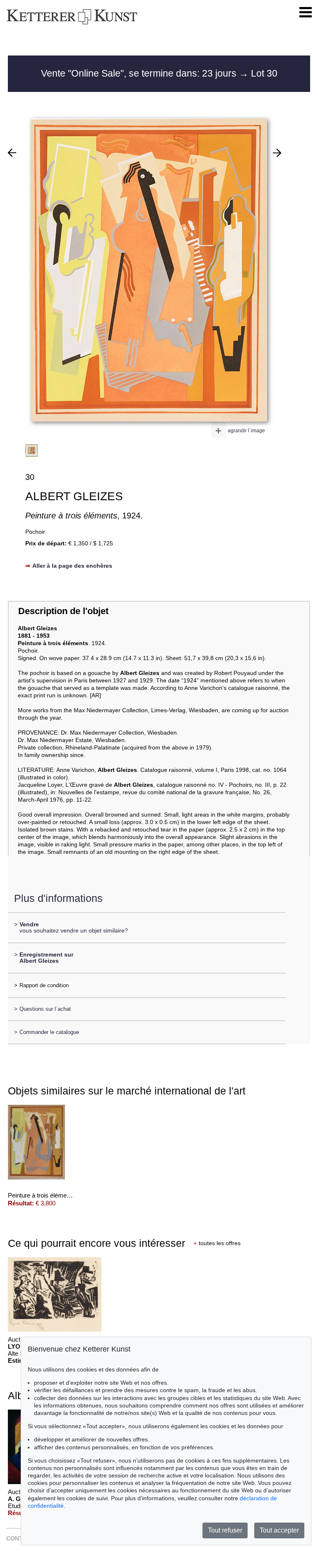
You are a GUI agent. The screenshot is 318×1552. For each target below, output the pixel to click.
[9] (277, 153)
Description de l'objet (63, 611)
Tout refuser (225, 1530)
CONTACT (20, 1538)
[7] (12, 153)
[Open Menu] (305, 12)
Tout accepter (279, 1530)
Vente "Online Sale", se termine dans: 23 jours (140, 73)
